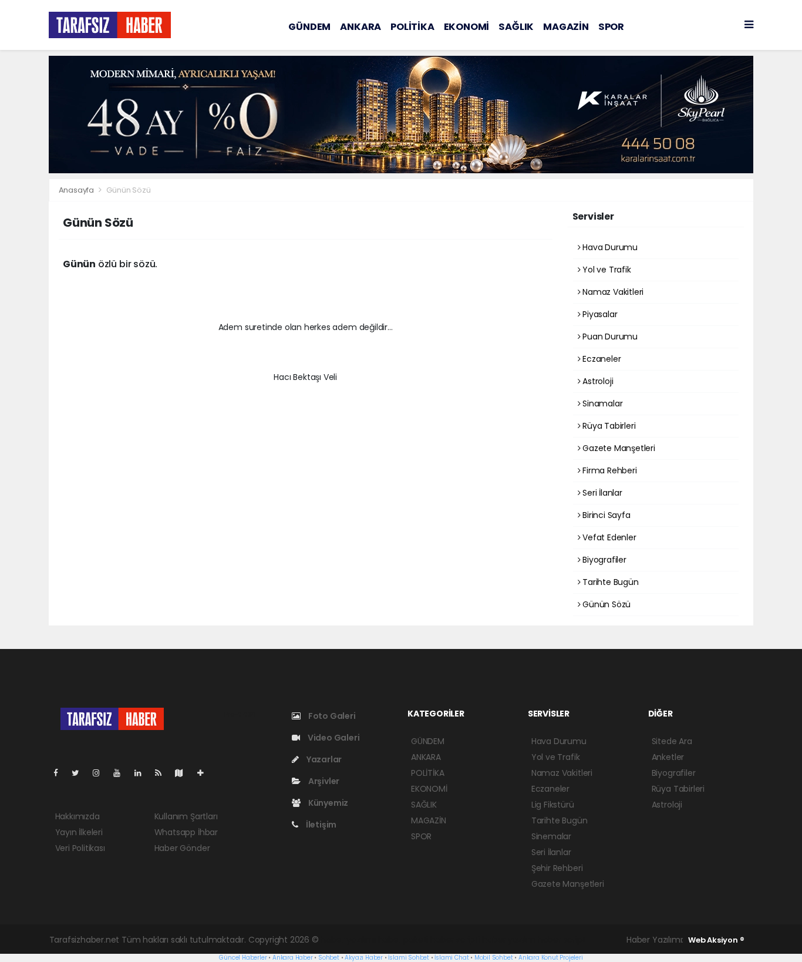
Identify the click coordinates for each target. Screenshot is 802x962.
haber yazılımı (348, 940)
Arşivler (322, 781)
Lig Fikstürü (552, 804)
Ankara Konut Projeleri (550, 957)
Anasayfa (77, 190)
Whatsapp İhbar (186, 832)
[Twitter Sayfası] (80, 773)
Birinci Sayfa (605, 515)
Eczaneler (600, 359)
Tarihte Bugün (609, 582)
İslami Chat (451, 957)
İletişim (320, 824)
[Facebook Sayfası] (60, 773)
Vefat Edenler (608, 537)
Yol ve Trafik (605, 269)
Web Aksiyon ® (716, 940)
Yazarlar (323, 759)
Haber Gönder (182, 848)
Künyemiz (327, 803)
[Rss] (163, 773)
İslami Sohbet (408, 957)
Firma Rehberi (608, 470)
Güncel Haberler (243, 957)
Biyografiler (603, 560)
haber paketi (403, 940)
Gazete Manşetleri (617, 448)
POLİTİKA (412, 26)
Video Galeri (332, 738)
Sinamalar (601, 403)
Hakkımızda (77, 816)
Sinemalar (551, 836)
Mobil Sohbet (493, 957)
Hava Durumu (609, 247)
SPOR (611, 26)
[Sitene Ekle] (205, 773)
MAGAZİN (566, 26)
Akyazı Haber (364, 957)
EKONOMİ (467, 26)
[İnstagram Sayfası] (101, 773)
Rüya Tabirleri (607, 426)
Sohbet (328, 957)
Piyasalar (598, 314)
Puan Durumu (609, 336)
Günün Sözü (605, 604)
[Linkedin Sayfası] (142, 773)
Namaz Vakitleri (611, 292)
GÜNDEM (309, 26)
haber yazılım (508, 940)
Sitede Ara (672, 741)
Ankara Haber (292, 957)
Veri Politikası (80, 848)
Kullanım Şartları (186, 816)
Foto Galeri (331, 716)
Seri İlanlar (601, 493)
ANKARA (360, 26)
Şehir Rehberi (557, 868)
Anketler (668, 757)
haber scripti (455, 940)
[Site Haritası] (184, 773)
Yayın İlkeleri (79, 832)
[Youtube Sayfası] (121, 773)
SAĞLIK (516, 26)
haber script (562, 940)
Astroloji (596, 381)
